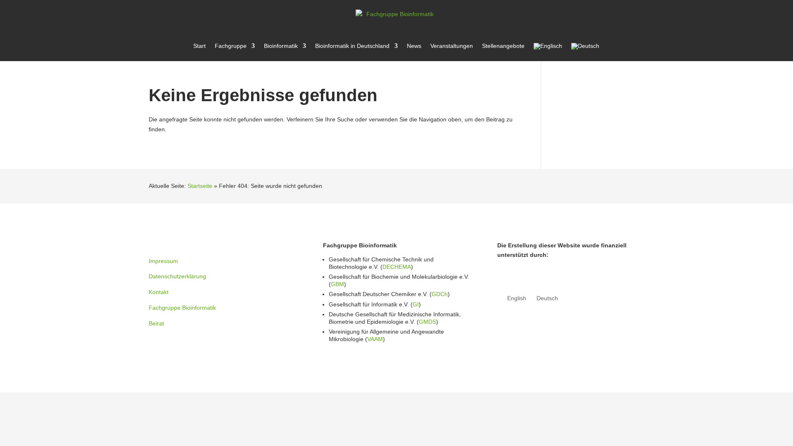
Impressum (163, 261)
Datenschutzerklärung (177, 276)
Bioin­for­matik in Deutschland (352, 46)
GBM (337, 284)
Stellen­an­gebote (503, 46)
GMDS (427, 321)
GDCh (440, 294)
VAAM (375, 339)
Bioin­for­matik (281, 46)
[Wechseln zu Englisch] (548, 52)
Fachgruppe (231, 46)
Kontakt (159, 292)
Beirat (156, 323)
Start (199, 46)
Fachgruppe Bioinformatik (182, 307)
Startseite (200, 186)
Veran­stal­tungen (451, 46)
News (414, 46)
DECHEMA (396, 266)
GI (416, 304)
